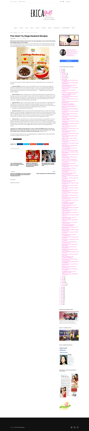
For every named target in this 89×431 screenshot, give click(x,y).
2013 (62, 301)
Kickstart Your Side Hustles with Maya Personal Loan (69, 109)
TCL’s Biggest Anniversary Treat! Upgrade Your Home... (68, 272)
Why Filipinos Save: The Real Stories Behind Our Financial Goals (48, 164)
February (64, 283)
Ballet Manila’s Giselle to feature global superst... (68, 164)
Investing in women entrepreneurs (69, 159)
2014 (62, 300)
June (63, 278)
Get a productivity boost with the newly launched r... (68, 235)
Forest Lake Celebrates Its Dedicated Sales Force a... (69, 213)
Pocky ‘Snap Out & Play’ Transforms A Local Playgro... (69, 269)
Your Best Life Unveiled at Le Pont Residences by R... (68, 205)
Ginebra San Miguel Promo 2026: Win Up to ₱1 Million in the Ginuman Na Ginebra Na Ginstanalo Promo (32, 165)
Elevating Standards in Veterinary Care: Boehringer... (70, 155)
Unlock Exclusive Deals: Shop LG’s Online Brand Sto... (68, 131)
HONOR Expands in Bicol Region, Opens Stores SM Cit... (69, 152)
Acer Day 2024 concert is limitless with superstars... (69, 237)
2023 (62, 287)
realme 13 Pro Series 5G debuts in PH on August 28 (69, 141)
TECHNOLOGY (57, 27)
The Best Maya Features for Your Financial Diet (68, 171)
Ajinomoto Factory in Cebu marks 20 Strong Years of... (69, 114)
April (63, 281)
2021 (62, 290)
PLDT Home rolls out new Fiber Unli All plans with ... (69, 232)
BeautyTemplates (21, 427)
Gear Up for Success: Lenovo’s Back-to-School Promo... (70, 264)
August (63, 79)
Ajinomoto (15, 32)
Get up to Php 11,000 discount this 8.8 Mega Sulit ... (69, 255)
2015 (62, 298)
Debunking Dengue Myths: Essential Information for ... (69, 191)
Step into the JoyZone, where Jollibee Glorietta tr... (69, 220)
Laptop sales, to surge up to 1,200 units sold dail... (68, 126)
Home (11, 1)
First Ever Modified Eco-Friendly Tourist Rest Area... (70, 252)
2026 (62, 69)
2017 (62, 295)
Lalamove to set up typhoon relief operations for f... (68, 267)
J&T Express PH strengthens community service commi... (68, 104)
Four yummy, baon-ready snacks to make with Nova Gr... (69, 86)
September (64, 77)
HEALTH (49, 27)
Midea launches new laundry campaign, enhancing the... (70, 230)
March (63, 282)
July (63, 276)
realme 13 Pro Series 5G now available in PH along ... (69, 117)
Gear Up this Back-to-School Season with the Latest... (69, 157)
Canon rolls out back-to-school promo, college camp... (69, 88)
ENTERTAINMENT (66, 27)
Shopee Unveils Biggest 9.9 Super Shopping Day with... (68, 94)
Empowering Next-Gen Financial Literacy (68, 91)
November (64, 74)
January (63, 285)
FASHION (44, 27)
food (19, 32)
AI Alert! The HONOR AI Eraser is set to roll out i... (69, 99)
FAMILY (15, 27)
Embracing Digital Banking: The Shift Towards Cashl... (69, 97)
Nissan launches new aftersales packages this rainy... (68, 181)
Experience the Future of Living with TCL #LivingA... (69, 161)
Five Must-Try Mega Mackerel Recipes (69, 92)
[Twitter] (63, 1)
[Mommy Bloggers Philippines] (65, 410)
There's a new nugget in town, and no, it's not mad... (69, 201)
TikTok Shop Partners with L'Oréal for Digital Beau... (69, 186)
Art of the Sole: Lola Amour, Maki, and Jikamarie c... (69, 178)
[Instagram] (74, 427)
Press (22, 32)
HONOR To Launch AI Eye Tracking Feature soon (68, 139)
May (63, 279)
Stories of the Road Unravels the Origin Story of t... (70, 215)
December (64, 73)
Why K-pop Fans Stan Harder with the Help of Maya (69, 245)
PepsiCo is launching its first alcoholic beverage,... (69, 176)
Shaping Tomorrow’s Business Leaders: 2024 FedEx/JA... (70, 124)
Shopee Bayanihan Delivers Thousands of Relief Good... (69, 166)
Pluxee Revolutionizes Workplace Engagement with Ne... (68, 173)
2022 (62, 288)
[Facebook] (60, 1)
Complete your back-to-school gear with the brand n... (69, 223)
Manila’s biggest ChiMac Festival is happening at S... (69, 247)
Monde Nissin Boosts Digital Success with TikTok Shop (69, 146)
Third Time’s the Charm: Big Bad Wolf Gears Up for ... (69, 274)
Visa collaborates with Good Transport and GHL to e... (69, 112)
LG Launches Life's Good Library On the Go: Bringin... (70, 240)
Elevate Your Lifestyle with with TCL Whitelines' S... (69, 107)
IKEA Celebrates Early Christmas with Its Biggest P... (69, 81)
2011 (62, 304)
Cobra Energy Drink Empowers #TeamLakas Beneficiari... (68, 225)
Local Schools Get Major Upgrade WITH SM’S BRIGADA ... (69, 262)
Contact (15, 1)
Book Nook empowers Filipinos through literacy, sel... (70, 183)
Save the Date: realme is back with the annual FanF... (69, 134)
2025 (62, 70)
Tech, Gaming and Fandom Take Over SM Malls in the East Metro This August (17, 164)
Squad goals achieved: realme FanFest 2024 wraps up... (69, 83)
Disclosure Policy (22, 1)
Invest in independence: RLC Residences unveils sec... (67, 257)
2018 (62, 294)
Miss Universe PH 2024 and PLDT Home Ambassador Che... (69, 198)
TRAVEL (32, 27)
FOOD (26, 27)
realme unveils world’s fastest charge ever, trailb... (69, 188)
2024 (62, 72)
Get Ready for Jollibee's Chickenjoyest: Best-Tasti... (69, 193)
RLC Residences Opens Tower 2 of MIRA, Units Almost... (68, 218)
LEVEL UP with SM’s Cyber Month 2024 (69, 150)
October (64, 76)
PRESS (73, 27)
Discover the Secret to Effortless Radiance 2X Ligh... (68, 169)
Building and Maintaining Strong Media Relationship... (69, 208)
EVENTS (21, 27)
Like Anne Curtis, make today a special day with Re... (69, 144)
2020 (62, 291)
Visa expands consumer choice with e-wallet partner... (69, 250)
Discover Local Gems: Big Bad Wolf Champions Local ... (69, 242)
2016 (62, 297)
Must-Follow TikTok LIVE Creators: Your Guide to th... (70, 129)
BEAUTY (37, 27)
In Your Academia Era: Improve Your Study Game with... (69, 148)
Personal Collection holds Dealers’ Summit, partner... (68, 119)
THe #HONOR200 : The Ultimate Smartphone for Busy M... (68, 203)
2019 (62, 293)
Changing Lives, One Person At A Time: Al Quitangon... (69, 121)
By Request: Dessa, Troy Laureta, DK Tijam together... (69, 228)
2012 (62, 303)
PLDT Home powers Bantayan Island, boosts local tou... (69, 259)
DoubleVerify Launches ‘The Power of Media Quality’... (69, 102)
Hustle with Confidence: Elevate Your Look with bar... (69, 136)
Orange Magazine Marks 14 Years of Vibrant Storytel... (69, 210)
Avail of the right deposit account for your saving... (69, 196)
